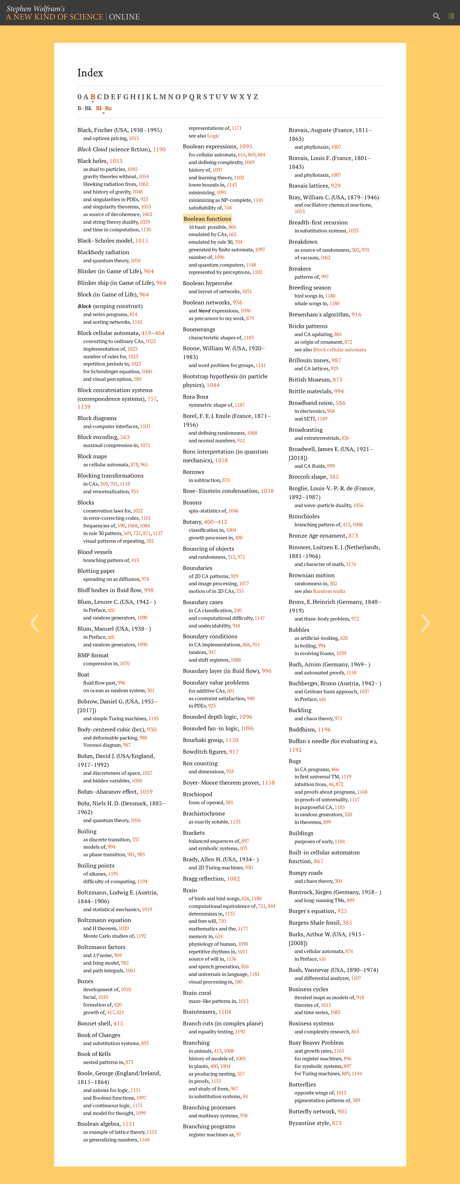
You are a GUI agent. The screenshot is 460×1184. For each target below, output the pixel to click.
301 (151, 690)
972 (355, 618)
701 (113, 483)
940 (251, 698)
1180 (256, 898)
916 (356, 314)
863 (355, 1031)
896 (347, 1058)
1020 (124, 928)
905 (342, 1111)
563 (125, 437)
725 (137, 533)
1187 (240, 404)
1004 (231, 529)
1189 (322, 418)
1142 (137, 321)
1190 (159, 149)
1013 (243, 1000)
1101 (146, 517)
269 (104, 483)
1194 (142, 881)
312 (231, 556)
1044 (213, 385)
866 (246, 644)
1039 (341, 653)
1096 (219, 257)
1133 (235, 821)
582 (150, 540)
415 (118, 1023)
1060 (146, 371)
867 (319, 861)
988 (143, 737)
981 (131, 854)
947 (212, 652)
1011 (242, 951)
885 (338, 334)
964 (149, 271)
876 (349, 951)
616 (241, 154)
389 (356, 1100)
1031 (247, 291)
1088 (236, 659)
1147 (260, 617)
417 (110, 1012)
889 (350, 900)
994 (111, 846)
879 (250, 318)
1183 (249, 337)
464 (160, 333)
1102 (239, 177)
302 (355, 249)
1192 (141, 935)
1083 (335, 1012)
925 (342, 911)
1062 (143, 183)
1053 (116, 161)
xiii (111, 609)
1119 (346, 776)
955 (135, 491)
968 (331, 410)
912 (241, 440)
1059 (146, 792)
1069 (249, 162)
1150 (232, 740)
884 (261, 154)
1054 (144, 176)
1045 (132, 169)
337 (136, 839)
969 (117, 955)
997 (325, 276)
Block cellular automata (339, 349)
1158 (268, 782)
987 (127, 744)
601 (231, 690)
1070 (125, 663)
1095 (245, 146)
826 (245, 898)
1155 (216, 1080)
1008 (229, 1050)
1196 (324, 729)
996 (121, 682)
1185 (340, 807)
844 (271, 905)
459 (146, 333)
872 (348, 341)
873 (129, 1062)
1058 (137, 780)
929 (234, 576)
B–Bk (84, 108)
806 (232, 226)
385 (229, 802)
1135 (230, 913)
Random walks (329, 590)
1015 (134, 138)
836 (345, 437)
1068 (132, 525)
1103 (145, 426)
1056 (136, 260)
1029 (145, 221)
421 (120, 1012)
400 (209, 522)
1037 (364, 691)
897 (245, 840)
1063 (147, 214)
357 (241, 1073)
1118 (125, 483)
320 (348, 814)
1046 (233, 510)
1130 (146, 229)
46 (330, 784)
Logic (213, 135)
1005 (241, 1058)
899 (327, 821)
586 (340, 403)
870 (226, 480)
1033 (353, 230)
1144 (357, 1073)
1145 (258, 199)
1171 (237, 127)
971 (241, 556)
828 (344, 637)
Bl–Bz (104, 108)
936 (238, 302)
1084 (145, 525)
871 (147, 533)
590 (121, 525)
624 (219, 936)
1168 (144, 1139)
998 (149, 590)
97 (238, 1134)
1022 (138, 510)
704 (238, 241)
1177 (243, 928)
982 (125, 962)
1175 (137, 1105)
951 (256, 644)
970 (365, 249)
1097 (141, 1097)
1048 (137, 191)
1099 (141, 1112)
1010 (126, 989)
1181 (254, 973)
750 (222, 920)
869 (251, 154)
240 (237, 610)
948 (236, 625)
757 (151, 399)
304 (338, 880)
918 (360, 997)
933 (230, 771)
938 (244, 1115)
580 (137, 378)
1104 (224, 1012)
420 (117, 1004)
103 (243, 848)
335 (240, 590)
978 (145, 578)
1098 (243, 943)
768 (228, 207)
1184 (340, 841)
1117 (354, 799)
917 (234, 752)
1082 (233, 878)
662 (232, 234)
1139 (84, 407)
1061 (130, 970)
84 (245, 1096)
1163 (339, 1050)
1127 (158, 533)
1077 (244, 583)
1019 (147, 909)
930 (152, 729)
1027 (147, 772)
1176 (351, 564)
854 (133, 314)
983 (141, 854)
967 (234, 1088)
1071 (145, 445)
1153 (152, 1131)
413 (135, 560)
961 (144, 464)
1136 (231, 958)
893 (145, 1043)
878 (134, 464)
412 (222, 522)
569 (127, 533)
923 (144, 199)
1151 (136, 1090)
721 (261, 905)
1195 (113, 873)
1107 (356, 977)
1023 (150, 341)
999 (331, 465)
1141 (261, 365)
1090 (142, 617)
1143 (153, 718)
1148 (251, 264)
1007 (336, 146)
